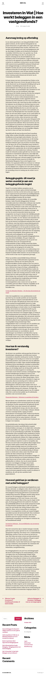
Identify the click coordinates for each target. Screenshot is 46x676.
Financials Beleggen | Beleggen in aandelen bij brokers (22, 397)
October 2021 (27, 622)
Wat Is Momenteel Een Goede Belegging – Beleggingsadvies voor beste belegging (11, 647)
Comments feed (28, 644)
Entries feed (27, 643)
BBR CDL (23, 3)
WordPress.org (28, 646)
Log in (25, 641)
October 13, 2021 (26, 26)
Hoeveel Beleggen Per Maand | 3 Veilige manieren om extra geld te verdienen (11, 630)
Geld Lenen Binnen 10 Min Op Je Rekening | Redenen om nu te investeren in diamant (10, 636)
